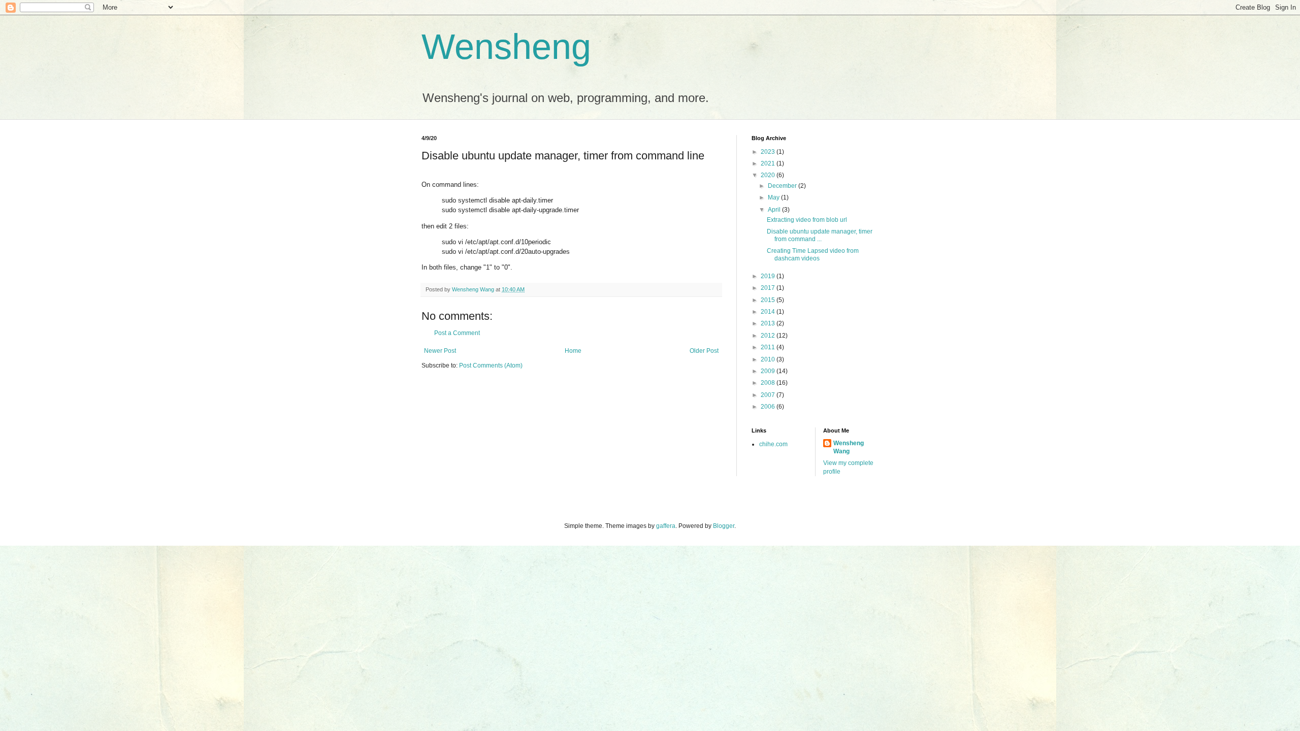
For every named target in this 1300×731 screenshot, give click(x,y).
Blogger (723, 525)
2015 (768, 300)
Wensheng (506, 47)
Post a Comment (457, 333)
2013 (768, 323)
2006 (768, 406)
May (774, 197)
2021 (768, 163)
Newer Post (440, 350)
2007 (768, 394)
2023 (768, 151)
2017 (768, 287)
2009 (768, 371)
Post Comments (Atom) (491, 365)
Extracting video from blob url (807, 219)
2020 (768, 175)
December (783, 185)
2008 (768, 382)
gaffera (665, 525)
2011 (768, 347)
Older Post (704, 350)
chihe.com (773, 444)
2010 (768, 359)
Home (573, 350)
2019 (768, 276)
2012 (768, 335)
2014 (768, 311)
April (775, 209)
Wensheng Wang (848, 447)
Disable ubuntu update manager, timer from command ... (819, 235)
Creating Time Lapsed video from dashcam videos (813, 254)
